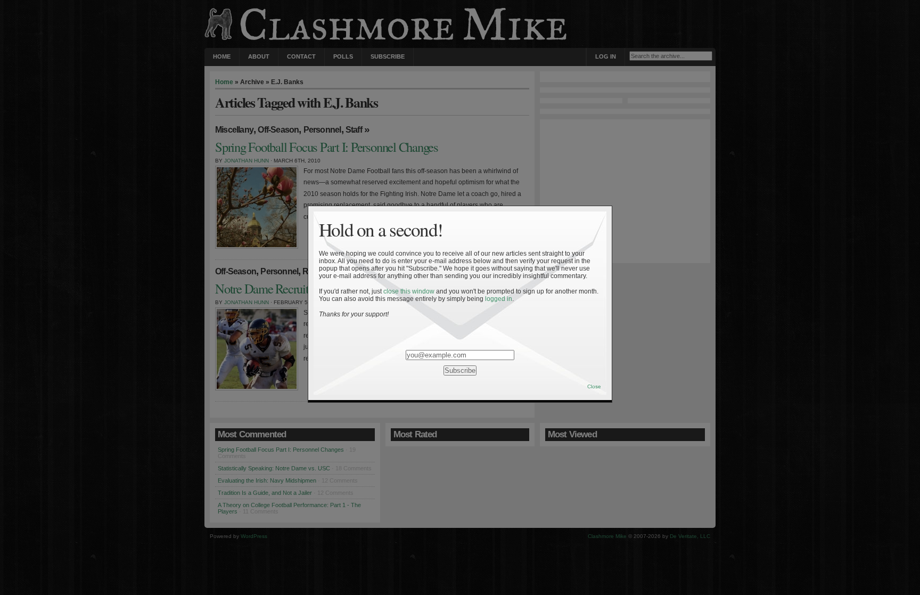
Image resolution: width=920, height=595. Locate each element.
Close (594, 386)
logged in (498, 299)
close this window (408, 291)
